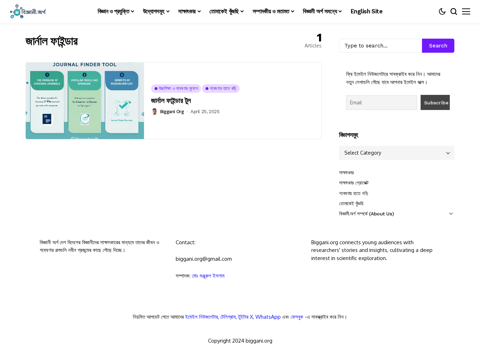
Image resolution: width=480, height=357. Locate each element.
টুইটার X (245, 316)
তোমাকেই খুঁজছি (351, 203)
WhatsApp (268, 316)
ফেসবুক (297, 316)
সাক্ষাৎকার (346, 172)
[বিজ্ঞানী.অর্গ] (27, 11)
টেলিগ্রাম (228, 316)
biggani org (172, 111)
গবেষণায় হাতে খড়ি (353, 193)
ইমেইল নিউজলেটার (201, 316)
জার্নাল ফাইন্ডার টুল (171, 100)
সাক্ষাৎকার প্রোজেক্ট (354, 183)
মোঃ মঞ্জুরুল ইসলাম (208, 275)
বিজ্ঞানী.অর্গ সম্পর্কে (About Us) (366, 213)
